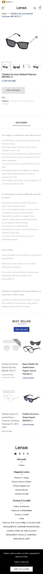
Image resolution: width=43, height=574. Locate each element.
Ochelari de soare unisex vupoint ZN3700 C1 (30, 417)
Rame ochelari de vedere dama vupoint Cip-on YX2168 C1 (30, 369)
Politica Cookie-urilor (21, 562)
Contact (21, 465)
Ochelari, (30, 101)
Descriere (21, 122)
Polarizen (5, 104)
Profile (21, 518)
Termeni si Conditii (22, 514)
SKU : (4, 97)
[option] (21, 41)
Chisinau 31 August (21, 477)
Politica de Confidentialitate (21, 510)
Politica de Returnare (21, 506)
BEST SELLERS (21, 329)
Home (4, 13)
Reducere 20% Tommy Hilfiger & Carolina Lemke (21, 522)
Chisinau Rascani (21, 490)
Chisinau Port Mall (21, 494)
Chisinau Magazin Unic (21, 485)
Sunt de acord (21, 569)
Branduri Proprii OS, (19, 101)
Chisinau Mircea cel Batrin (21, 481)
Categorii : (6, 101)
